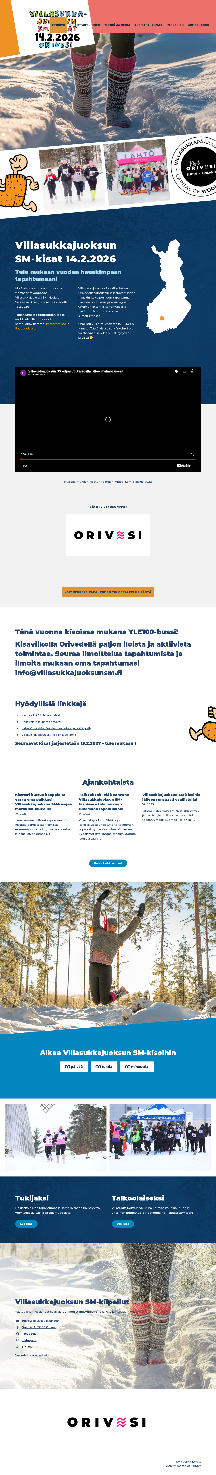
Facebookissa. (25, 328)
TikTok (27, 1346)
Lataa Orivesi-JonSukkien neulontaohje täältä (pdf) (56, 728)
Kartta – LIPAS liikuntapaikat (41, 715)
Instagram (29, 1340)
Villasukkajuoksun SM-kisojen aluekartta (49, 734)
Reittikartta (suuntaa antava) (41, 722)
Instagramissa (55, 324)
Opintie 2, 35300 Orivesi (39, 1327)
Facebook (29, 1333)
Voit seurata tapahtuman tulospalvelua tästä (108, 592)
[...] (48, 834)
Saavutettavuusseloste (32, 1355)
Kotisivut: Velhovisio (188, 1461)
